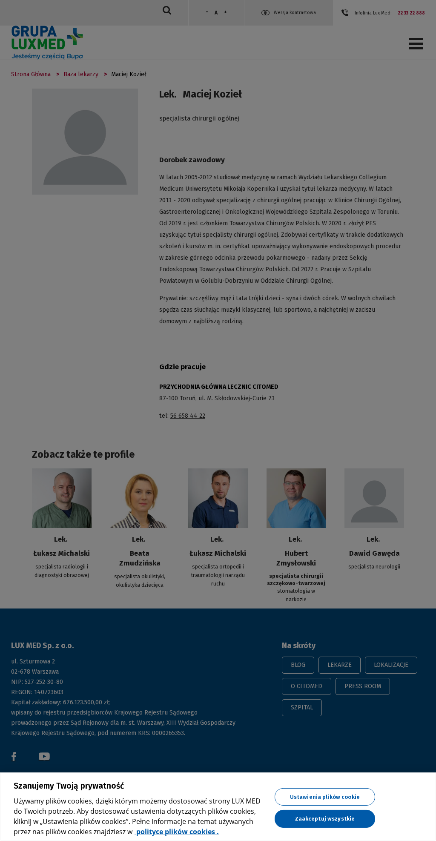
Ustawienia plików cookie (325, 796)
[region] (218, 806)
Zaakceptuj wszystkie (325, 818)
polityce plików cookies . (177, 831)
